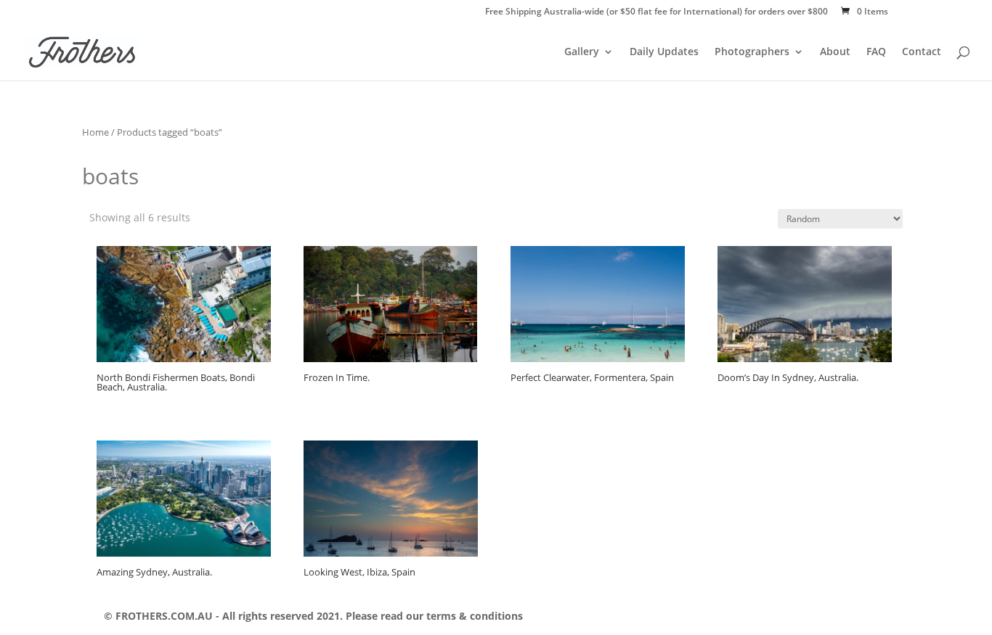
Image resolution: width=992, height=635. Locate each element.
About (835, 52)
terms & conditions (473, 616)
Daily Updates (664, 52)
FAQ (876, 52)
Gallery (581, 52)
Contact (921, 52)
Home (95, 132)
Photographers (752, 52)
